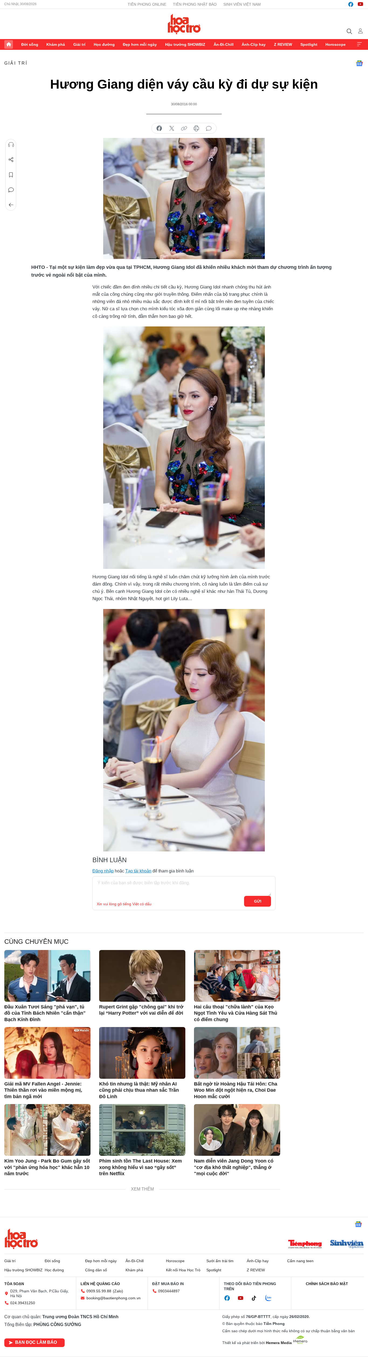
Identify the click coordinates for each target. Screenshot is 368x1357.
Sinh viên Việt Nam (242, 4)
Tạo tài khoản (138, 871)
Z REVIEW (283, 44)
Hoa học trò (21, 1239)
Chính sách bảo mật (327, 1284)
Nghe (11, 144)
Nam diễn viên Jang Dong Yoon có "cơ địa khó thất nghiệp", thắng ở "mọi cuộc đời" (233, 1167)
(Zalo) (118, 1291)
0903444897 (169, 1291)
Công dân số (96, 1270)
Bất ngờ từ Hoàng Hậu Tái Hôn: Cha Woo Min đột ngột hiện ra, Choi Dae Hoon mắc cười (235, 1090)
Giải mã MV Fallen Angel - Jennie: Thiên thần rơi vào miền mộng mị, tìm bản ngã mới (43, 1090)
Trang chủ (8, 44)
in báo (196, 128)
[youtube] (360, 4)
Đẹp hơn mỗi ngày (140, 44)
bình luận (208, 128)
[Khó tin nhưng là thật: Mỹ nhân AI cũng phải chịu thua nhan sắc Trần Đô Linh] (142, 1053)
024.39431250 (22, 1303)
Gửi (257, 901)
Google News (359, 63)
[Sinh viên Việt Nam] (347, 1245)
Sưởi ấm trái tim (220, 1261)
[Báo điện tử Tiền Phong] (305, 1245)
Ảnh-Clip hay (254, 44)
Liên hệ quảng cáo (100, 1284)
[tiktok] (257, 1298)
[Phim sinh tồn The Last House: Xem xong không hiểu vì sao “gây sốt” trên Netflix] (142, 1130)
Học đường (104, 44)
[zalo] (271, 1298)
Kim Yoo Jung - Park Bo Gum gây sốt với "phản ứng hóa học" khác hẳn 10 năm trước (47, 1167)
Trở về (11, 205)
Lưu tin (11, 174)
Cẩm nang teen (300, 1261)
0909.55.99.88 (98, 1291)
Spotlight (308, 44)
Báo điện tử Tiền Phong (184, 24)
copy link (184, 128)
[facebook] (351, 4)
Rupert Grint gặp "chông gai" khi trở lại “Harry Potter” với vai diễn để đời (141, 1010)
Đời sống (29, 44)
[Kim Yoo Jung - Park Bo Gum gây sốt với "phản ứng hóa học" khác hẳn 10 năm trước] (47, 1130)
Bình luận (11, 190)
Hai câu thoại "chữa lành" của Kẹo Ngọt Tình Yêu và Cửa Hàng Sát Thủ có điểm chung (235, 1013)
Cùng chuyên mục (36, 941)
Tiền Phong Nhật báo (195, 4)
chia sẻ (159, 128)
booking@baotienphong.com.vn (113, 1298)
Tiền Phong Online (147, 4)
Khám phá (55, 44)
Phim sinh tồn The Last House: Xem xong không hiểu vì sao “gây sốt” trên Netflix (140, 1167)
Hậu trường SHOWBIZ (185, 44)
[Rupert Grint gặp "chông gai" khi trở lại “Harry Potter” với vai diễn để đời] (142, 976)
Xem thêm (359, 44)
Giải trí (79, 44)
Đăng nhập (103, 871)
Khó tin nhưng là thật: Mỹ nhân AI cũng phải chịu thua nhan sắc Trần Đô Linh (139, 1090)
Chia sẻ (11, 159)
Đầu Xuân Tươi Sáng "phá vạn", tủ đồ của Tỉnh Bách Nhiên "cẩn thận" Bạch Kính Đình (45, 1013)
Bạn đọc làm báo (36, 1342)
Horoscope (335, 44)
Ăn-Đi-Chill (224, 44)
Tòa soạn (14, 1284)
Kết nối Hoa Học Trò (183, 1270)
